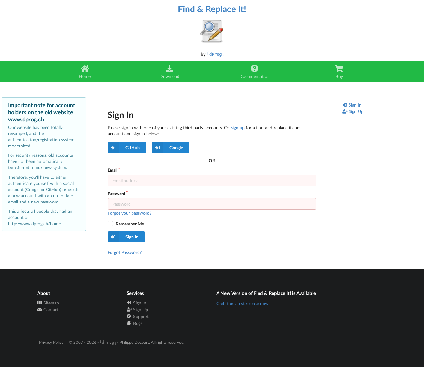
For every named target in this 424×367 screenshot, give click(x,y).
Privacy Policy (51, 342)
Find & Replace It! (212, 8)
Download (169, 76)
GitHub (132, 147)
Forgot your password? (129, 213)
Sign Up (356, 111)
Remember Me (130, 223)
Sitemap (50, 302)
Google (176, 147)
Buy (339, 76)
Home (85, 76)
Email (112, 170)
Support (140, 316)
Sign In (355, 104)
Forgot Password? (125, 252)
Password (116, 193)
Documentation (254, 76)
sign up (238, 127)
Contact (50, 309)
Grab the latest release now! (243, 303)
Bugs (137, 323)
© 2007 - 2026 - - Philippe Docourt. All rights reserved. (126, 342)
